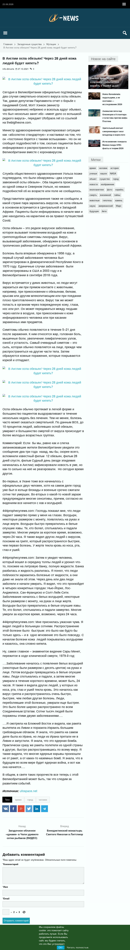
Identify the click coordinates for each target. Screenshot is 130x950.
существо (105, 178)
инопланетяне (97, 189)
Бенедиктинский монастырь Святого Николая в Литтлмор (64, 832)
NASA (113, 173)
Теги (7, 799)
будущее (94, 211)
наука (92, 205)
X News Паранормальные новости (65, 18)
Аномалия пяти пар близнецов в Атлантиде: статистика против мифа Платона (114, 116)
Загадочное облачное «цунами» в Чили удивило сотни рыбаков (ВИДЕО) (22, 834)
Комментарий (10, 864)
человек (43, 799)
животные (95, 200)
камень (118, 200)
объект (93, 178)
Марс (118, 205)
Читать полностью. (78, 947)
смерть (93, 194)
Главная (8, 44)
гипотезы (107, 200)
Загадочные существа (29, 44)
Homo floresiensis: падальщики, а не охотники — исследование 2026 (112, 99)
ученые (93, 173)
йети (104, 211)
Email (6, 898)
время (18, 799)
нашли (103, 173)
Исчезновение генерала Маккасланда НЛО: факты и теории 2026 (114, 145)
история (115, 168)
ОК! (61, 947)
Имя (5, 886)
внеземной (105, 194)
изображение (107, 184)
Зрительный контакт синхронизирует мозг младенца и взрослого (113, 131)
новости (94, 184)
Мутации (51, 44)
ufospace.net (28, 791)
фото (109, 189)
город (30, 799)
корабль (119, 189)
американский (106, 205)
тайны (117, 194)
